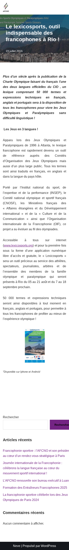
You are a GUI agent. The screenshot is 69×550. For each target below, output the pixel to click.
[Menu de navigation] (61, 7)
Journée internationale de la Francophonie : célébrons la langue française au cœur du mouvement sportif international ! (32, 468)
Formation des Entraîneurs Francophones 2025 (35, 487)
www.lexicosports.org (18, 245)
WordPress (48, 546)
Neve (16, 546)
